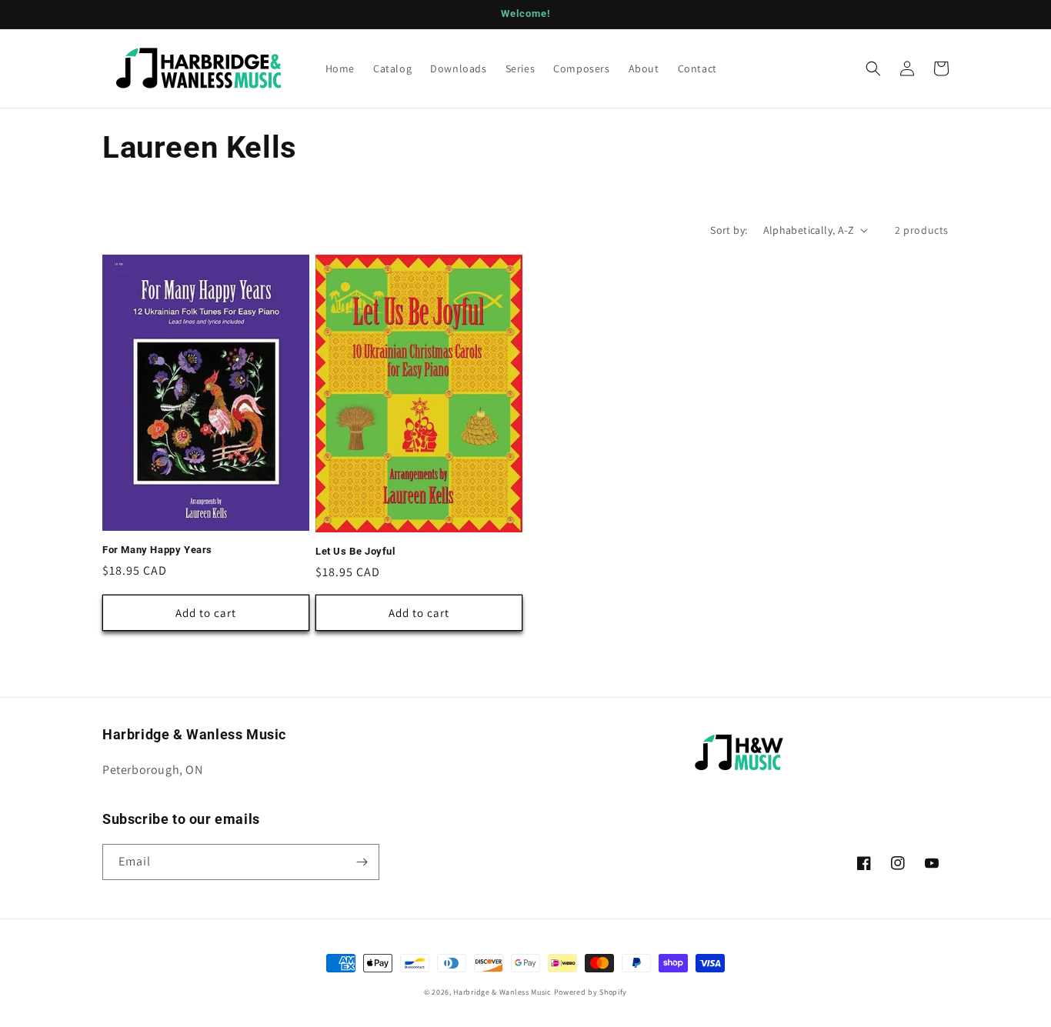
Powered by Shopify (591, 992)
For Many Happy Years (157, 549)
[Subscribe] (362, 862)
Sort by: (728, 230)
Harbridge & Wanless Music (502, 992)
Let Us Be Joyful (355, 551)
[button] (873, 68)
